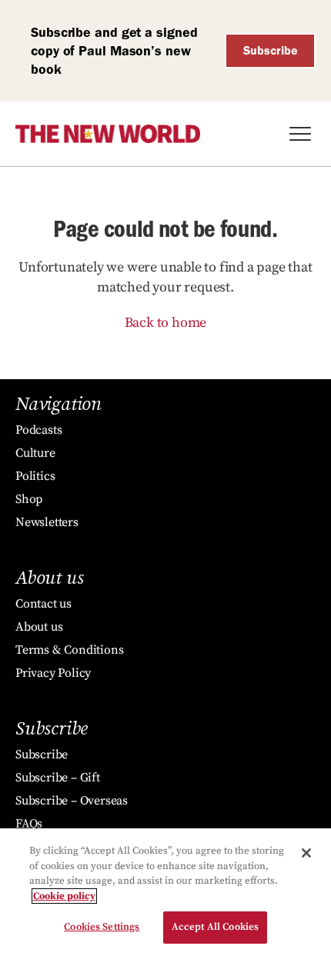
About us (38, 627)
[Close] (306, 853)
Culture (35, 453)
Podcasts (38, 430)
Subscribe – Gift (57, 777)
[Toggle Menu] (300, 133)
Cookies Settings (101, 927)
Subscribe (270, 50)
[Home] (107, 134)
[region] (165, 892)
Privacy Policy (53, 673)
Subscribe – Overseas (71, 800)
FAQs (28, 823)
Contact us (43, 603)
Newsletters (47, 522)
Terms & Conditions (69, 650)
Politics (35, 476)
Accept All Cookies (215, 927)
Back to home (166, 322)
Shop (28, 499)
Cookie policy (64, 896)
